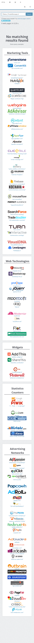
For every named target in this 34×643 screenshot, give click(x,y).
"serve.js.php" (17, 479)
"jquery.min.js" (17, 291)
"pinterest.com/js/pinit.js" (17, 378)
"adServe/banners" (17, 527)
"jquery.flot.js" (17, 331)
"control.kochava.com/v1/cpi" (17, 190)
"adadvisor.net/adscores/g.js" (17, 114)
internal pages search (24, 18)
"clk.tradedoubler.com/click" (17, 220)
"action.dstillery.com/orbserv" (17, 169)
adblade (17, 542)
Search (29, 14)
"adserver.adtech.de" (17, 559)
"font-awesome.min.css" (17, 336)
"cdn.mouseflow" (17, 199)
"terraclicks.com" (17, 548)
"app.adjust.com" (17, 123)
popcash (17, 489)
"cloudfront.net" (17, 321)
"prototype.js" (17, 286)
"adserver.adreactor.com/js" (17, 521)
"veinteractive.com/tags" (17, 235)
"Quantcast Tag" (17, 93)
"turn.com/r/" (17, 229)
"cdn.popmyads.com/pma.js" (17, 515)
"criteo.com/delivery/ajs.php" (17, 607)
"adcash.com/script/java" (17, 553)
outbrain (17, 569)
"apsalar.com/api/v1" (17, 144)
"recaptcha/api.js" (17, 372)
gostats (17, 415)
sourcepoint (17, 580)
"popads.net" (17, 532)
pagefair (17, 595)
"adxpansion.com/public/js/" (17, 462)
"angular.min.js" (17, 271)
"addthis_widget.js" (17, 357)
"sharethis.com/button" (17, 362)
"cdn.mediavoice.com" (17, 612)
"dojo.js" (17, 307)
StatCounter (17, 421)
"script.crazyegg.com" (17, 159)
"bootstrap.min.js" (17, 276)
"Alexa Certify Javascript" (17, 436)
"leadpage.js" (17, 250)
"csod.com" (17, 62)
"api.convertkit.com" (17, 68)
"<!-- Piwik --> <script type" (17, 406)
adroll (17, 495)
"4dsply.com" (17, 500)
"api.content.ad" (17, 586)
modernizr (17, 316)
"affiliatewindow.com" (17, 129)
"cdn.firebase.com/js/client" (17, 184)
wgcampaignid (17, 108)
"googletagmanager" (17, 78)
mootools (17, 301)
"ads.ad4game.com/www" (17, 468)
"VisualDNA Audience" (17, 245)
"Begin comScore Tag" (17, 98)
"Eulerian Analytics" (17, 174)
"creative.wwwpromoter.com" (17, 574)
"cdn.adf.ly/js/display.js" (17, 506)
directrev (17, 601)
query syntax (6, 20)
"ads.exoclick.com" (17, 474)
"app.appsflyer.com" (17, 138)
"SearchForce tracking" (17, 214)
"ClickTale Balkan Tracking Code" (17, 153)
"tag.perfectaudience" (17, 205)
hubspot (17, 83)
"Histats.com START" (17, 430)
